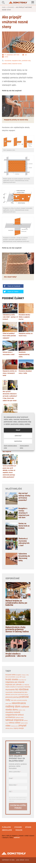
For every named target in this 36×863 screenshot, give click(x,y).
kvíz (23, 684)
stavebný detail (6, 63)
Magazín (19, 830)
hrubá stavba (12, 679)
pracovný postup (12, 697)
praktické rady (26, 60)
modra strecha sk (11, 687)
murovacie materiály (23, 687)
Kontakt (17, 837)
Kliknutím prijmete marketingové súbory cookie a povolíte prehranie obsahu (18, 749)
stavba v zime (21, 710)
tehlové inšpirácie (15, 720)
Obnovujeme (7, 830)
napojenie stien (16, 60)
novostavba (9, 692)
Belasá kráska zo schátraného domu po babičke (16, 603)
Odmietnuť (18, 435)
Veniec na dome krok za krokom (23, 526)
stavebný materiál (13, 712)
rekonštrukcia (19, 703)
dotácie (17, 677)
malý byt (26, 684)
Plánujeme (6, 827)
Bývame (28, 827)
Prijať (18, 430)
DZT (21, 677)
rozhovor (25, 707)
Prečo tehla (14, 700)
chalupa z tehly (25, 675)
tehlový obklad (14, 723)
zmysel (22, 725)
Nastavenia (18, 441)
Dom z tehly (18, 2)
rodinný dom (13, 706)
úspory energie (19, 728)
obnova (8, 694)
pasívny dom (14, 694)
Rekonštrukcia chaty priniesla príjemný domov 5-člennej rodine (17, 629)
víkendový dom (14, 726)
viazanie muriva (17, 63)
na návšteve (21, 689)
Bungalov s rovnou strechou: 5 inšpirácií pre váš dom (23, 513)
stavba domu (12, 710)
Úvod (4, 7)
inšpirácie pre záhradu (14, 685)
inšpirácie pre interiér (15, 682)
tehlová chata (20, 717)
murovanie (7, 60)
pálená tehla (8, 703)
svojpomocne (11, 715)
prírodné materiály (22, 700)
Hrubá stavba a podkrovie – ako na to (16, 655)
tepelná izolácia (24, 723)
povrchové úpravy (23, 694)
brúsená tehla (11, 675)
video (8, 726)
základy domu (9, 728)
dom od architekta (10, 677)
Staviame (10, 7)
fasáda (23, 677)
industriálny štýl (22, 679)
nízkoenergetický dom (20, 692)
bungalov (18, 675)
